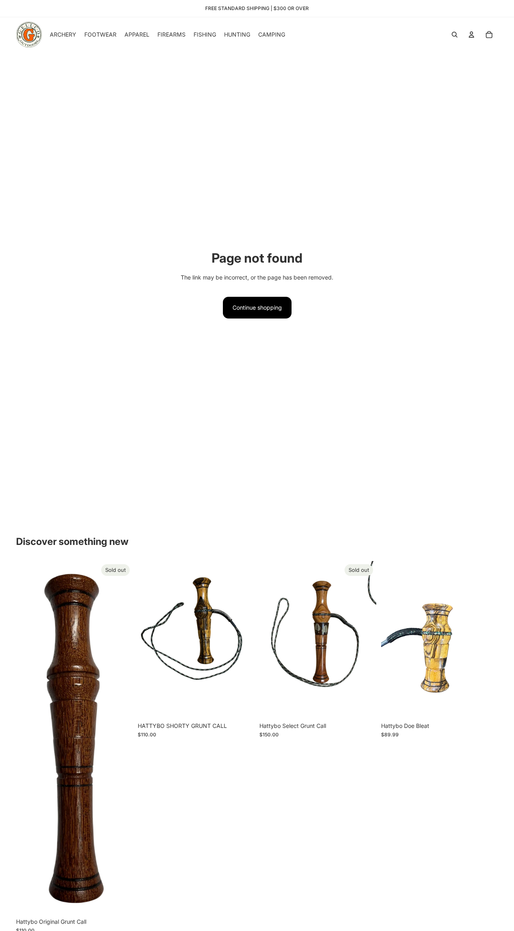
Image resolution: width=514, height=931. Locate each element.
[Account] (471, 34)
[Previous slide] (271, 639)
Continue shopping (257, 307)
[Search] (454, 34)
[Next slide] (364, 639)
